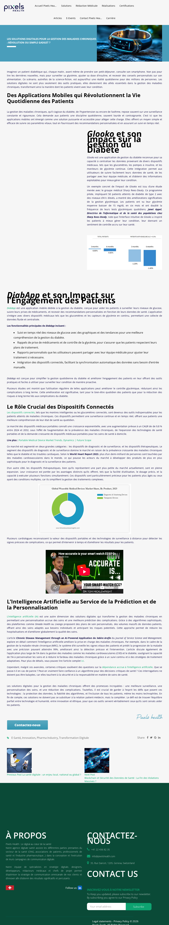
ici (82, 660)
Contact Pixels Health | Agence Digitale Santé (92, 18)
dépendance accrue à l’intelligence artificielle (127, 667)
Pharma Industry (47, 738)
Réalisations (108, 5)
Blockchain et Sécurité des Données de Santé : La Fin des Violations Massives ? (121, 779)
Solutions (66, 5)
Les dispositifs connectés (21, 412)
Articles (58, 18)
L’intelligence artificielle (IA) (22, 616)
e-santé (16, 738)
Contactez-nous (27, 725)
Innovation (28, 738)
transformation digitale (74, 738)
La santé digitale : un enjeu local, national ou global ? (51, 774)
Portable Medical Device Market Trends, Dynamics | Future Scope (55, 440)
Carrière (110, 18)
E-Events (71, 18)
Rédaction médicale (87, 5)
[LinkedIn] (80, 888)
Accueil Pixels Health (46, 5)
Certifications (126, 5)
